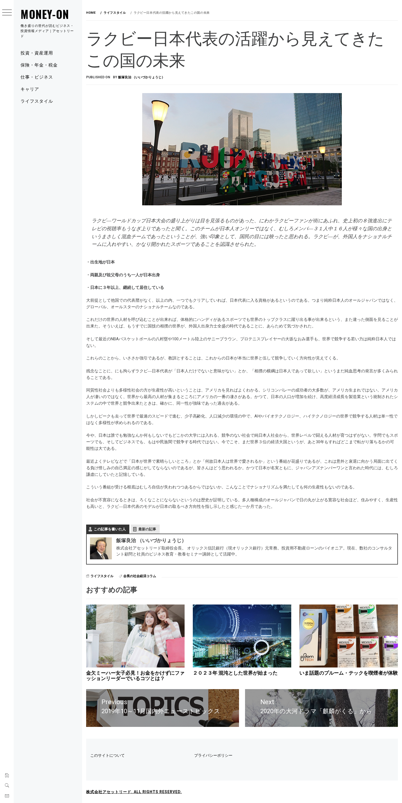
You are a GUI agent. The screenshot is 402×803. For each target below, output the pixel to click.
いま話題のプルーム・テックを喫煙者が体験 (348, 673)
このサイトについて (107, 755)
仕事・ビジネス (37, 76)
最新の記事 (147, 529)
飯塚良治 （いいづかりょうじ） (141, 77)
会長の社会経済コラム (139, 576)
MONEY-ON (45, 14)
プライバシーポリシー (213, 755)
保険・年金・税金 (39, 64)
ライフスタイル (37, 100)
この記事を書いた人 (110, 529)
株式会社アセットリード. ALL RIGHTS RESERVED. (134, 792)
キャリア (30, 88)
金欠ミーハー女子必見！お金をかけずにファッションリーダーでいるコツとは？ (135, 675)
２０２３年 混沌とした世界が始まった (235, 673)
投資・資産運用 (37, 52)
